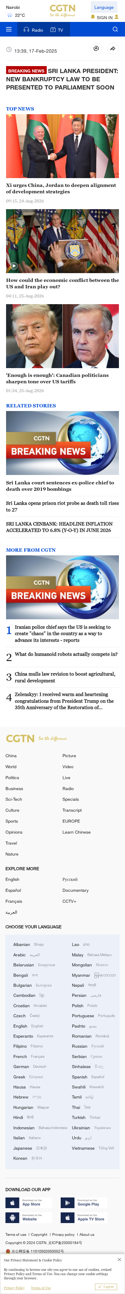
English (12, 879)
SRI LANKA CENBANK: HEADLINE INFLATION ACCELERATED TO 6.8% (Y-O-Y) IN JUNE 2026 (59, 527)
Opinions (13, 832)
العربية (11, 912)
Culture (12, 810)
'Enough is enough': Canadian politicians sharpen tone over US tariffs (57, 378)
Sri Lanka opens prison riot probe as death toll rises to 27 (62, 506)
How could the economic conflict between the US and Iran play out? (62, 283)
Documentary (75, 890)
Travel (11, 843)
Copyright (39, 1234)
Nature (12, 853)
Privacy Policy (14, 1288)
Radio (37, 30)
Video (67, 766)
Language (104, 7)
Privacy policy (64, 1234)
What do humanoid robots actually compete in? (66, 654)
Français (13, 901)
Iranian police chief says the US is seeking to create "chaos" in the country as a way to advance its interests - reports (63, 633)
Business (14, 788)
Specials (70, 799)
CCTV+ (69, 901)
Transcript (72, 810)
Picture (69, 755)
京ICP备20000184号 (65, 1242)
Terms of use (16, 1234)
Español (13, 890)
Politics (12, 777)
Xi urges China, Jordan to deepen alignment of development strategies (61, 188)
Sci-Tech (13, 799)
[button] (14, 266)
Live (66, 777)
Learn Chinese (76, 832)
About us (86, 1234)
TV (60, 30)
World (10, 766)
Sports (11, 821)
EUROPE (71, 821)
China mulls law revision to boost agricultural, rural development (65, 677)
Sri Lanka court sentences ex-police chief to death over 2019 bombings (60, 486)
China (11, 755)
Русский (70, 879)
